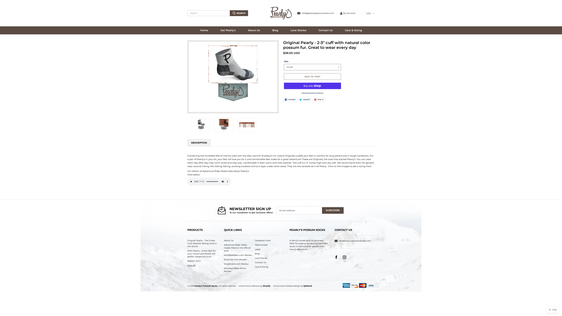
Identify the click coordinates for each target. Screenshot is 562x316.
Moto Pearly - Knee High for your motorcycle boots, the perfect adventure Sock (201, 253)
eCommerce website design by (292, 286)
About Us (228, 240)
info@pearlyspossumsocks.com (318, 13)
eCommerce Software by (254, 286)
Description (199, 142)
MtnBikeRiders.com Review (238, 255)
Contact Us (260, 262)
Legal (257, 249)
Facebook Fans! (263, 240)
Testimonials (261, 245)
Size (286, 61)
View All (191, 265)
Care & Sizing (261, 267)
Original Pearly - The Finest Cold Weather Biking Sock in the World (202, 243)
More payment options (312, 93)
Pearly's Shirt (194, 261)
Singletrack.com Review (236, 264)
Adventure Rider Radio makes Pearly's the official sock (237, 248)
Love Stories (261, 258)
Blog (257, 253)
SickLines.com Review (235, 259)
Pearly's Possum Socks (206, 286)
